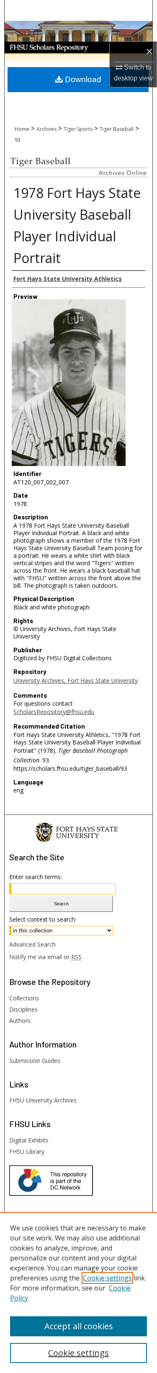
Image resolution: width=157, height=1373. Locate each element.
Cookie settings (107, 1278)
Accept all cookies (78, 1326)
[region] (78, 1292)
